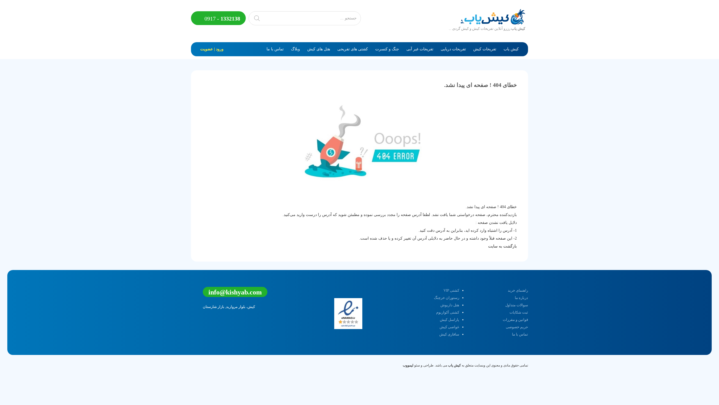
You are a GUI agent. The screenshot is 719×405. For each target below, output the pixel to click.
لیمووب (408, 365)
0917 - (221, 18)
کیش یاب (511, 49)
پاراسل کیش (449, 320)
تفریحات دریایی (453, 49)
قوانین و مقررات (515, 320)
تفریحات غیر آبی (419, 49)
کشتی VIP (451, 290)
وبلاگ (295, 49)
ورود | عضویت (212, 49)
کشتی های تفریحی (352, 49)
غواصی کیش (449, 327)
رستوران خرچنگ (446, 298)
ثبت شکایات (518, 312)
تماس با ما (275, 49)
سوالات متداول (516, 305)
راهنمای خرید (518, 290)
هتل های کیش (318, 49)
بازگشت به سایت (502, 246)
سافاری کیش (449, 334)
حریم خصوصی (517, 327)
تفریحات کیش (484, 49)
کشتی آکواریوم (447, 312)
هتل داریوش (449, 305)
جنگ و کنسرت (387, 49)
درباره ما (521, 298)
